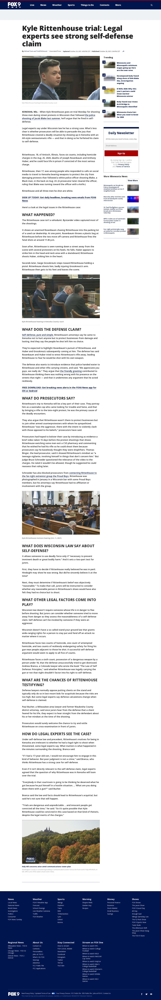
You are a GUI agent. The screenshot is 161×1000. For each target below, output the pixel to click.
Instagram (61, 957)
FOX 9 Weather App (40, 902)
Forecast (36, 905)
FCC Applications (39, 968)
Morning (86, 899)
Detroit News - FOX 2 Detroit (16, 957)
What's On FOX (38, 957)
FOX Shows (136, 902)
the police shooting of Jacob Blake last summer (58, 117)
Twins (60, 908)
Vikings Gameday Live (140, 917)
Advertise (36, 963)
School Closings (39, 908)
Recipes (85, 908)
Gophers (61, 905)
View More (133, 180)
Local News (12, 902)
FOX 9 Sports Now (139, 922)
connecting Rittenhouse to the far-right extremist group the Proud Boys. (59, 474)
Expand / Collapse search (151, 5)
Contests (36, 949)
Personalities (38, 951)
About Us (38, 942)
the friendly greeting (71, 371)
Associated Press (55, 51)
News (11, 899)
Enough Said (136, 914)
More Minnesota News (115, 176)
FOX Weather (38, 917)
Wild (59, 911)
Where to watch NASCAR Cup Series (91, 957)
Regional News (16, 942)
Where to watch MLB (90, 953)
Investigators (13, 911)
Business (110, 905)
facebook (142, 994)
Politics (10, 914)
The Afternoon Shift (139, 928)
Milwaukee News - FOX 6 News (17, 947)
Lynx (59, 917)
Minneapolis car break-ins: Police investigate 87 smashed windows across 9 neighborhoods (114, 188)
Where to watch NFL (90, 946)
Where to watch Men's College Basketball (91, 965)
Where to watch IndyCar (91, 961)
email (151, 994)
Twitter (60, 960)
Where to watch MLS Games (90, 980)
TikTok (60, 963)
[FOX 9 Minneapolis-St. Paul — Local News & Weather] (15, 5)
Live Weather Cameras (41, 911)
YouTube (61, 965)
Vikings (60, 902)
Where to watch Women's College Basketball (92, 970)
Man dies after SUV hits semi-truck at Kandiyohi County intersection (115, 198)
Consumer (12, 917)
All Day (134, 911)
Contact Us (37, 946)
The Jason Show (138, 905)
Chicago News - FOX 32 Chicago (17, 952)
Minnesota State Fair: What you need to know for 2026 (127, 114)
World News (12, 908)
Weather (37, 899)
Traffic (35, 914)
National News (13, 905)
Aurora (60, 922)
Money (110, 899)
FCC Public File (38, 965)
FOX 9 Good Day (138, 908)
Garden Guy (86, 905)
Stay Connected (66, 942)
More (118, 5)
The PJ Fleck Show (139, 919)
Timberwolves (63, 914)
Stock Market (112, 908)
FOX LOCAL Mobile (65, 949)
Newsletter (62, 951)
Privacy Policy (123, 164)
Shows (135, 899)
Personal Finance (113, 902)
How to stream (63, 946)
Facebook (61, 954)
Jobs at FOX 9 (38, 954)
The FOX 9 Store (138, 936)
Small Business (113, 911)
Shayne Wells (87, 902)
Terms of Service (123, 166)
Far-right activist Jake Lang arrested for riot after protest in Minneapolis (115, 231)
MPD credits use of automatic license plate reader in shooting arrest (115, 220)
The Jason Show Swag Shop (140, 932)
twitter (146, 994)
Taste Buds (136, 925)
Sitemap (36, 960)
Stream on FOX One (92, 942)
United (60, 919)
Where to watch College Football (91, 950)
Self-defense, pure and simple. (38, 334)
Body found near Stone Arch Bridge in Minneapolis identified (127, 104)
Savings (110, 914)
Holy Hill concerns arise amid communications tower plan (46, 866)
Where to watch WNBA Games (91, 975)
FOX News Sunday (15, 919)
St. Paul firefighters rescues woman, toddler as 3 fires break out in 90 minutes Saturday (114, 210)
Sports (61, 899)
